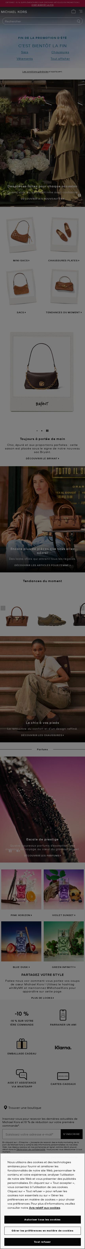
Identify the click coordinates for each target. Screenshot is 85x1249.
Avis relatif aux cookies (44, 1207)
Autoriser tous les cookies (42, 1219)
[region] (42, 1201)
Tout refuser (42, 1241)
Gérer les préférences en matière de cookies (42, 1230)
